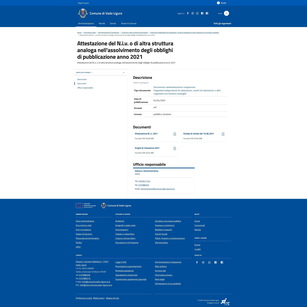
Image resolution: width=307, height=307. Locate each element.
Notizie (198, 229)
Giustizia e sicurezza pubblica (168, 221)
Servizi (113, 23)
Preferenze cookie (84, 298)
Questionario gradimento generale (130, 279)
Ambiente (119, 221)
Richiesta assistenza (124, 270)
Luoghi (198, 249)
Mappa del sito (112, 298)
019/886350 (143, 185)
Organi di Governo (84, 234)
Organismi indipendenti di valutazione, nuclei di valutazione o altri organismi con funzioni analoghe (187, 92)
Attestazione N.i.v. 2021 (146, 133)
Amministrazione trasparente (168, 262)
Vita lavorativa (161, 242)
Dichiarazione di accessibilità (168, 283)
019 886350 (84, 275)
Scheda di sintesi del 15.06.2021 (198, 133)
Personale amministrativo (87, 238)
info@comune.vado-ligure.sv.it (96, 281)
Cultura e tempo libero (125, 238)
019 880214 (85, 278)
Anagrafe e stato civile (125, 225)
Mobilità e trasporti (163, 229)
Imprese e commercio (164, 225)
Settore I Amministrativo (146, 171)
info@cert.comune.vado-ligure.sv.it (96, 285)
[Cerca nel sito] (226, 13)
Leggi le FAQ (120, 262)
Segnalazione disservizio (126, 275)
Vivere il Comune (128, 23)
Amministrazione (86, 23)
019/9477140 (144, 181)
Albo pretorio (161, 266)
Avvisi (197, 221)
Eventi (197, 244)
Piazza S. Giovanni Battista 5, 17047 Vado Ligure (92, 263)
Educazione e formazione (126, 242)
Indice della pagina (83, 72)
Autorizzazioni (121, 229)
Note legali (160, 279)
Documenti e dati (83, 225)
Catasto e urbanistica (124, 234)
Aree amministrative (85, 221)
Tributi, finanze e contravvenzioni (170, 238)
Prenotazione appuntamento (128, 266)
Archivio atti (160, 270)
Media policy (99, 298)
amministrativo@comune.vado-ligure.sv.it (158, 188)
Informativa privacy (163, 275)
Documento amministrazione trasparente (174, 87)
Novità (102, 23)
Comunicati (200, 225)
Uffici (78, 246)
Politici (79, 242)
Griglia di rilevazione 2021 (147, 148)
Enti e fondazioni (83, 229)
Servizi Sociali (161, 234)
